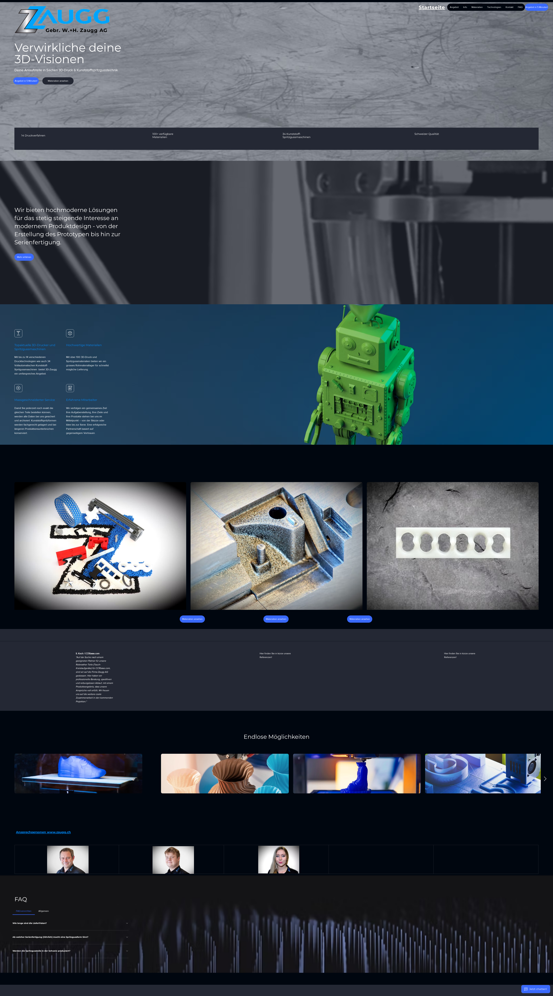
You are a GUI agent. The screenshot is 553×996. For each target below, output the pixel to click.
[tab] (24, 911)
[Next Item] (545, 779)
